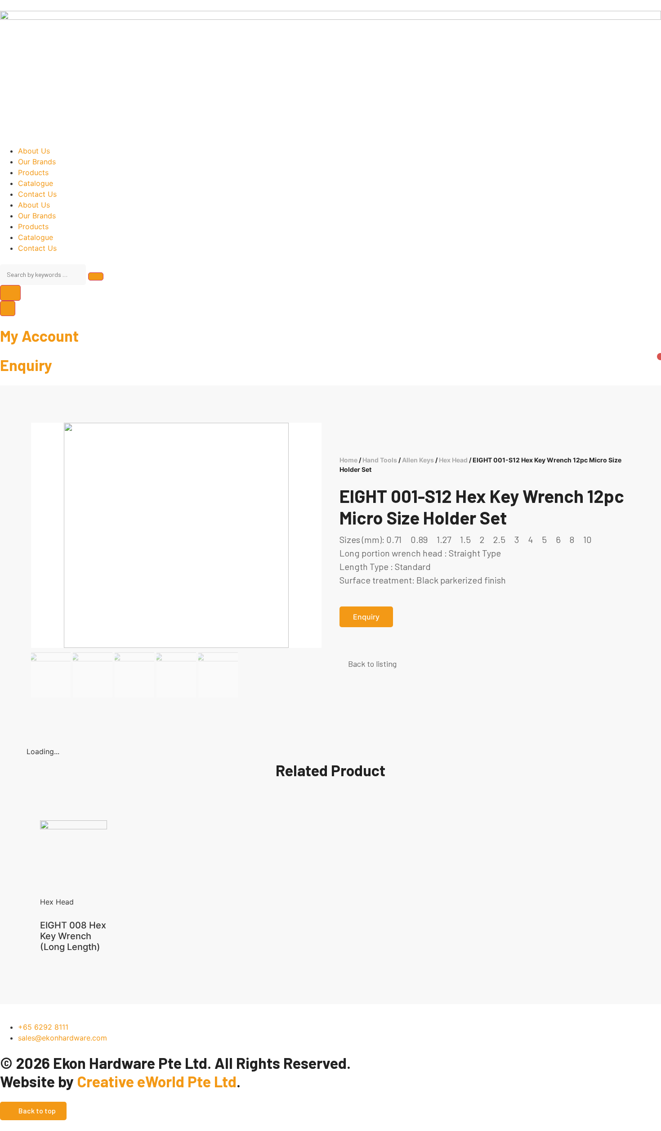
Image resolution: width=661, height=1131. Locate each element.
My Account (39, 335)
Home (348, 460)
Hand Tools (379, 460)
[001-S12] (176, 535)
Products (33, 172)
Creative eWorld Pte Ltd (157, 1081)
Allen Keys (418, 460)
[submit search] (95, 276)
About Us (34, 150)
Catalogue (35, 183)
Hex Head (453, 460)
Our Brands (37, 161)
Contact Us (37, 194)
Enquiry (26, 365)
